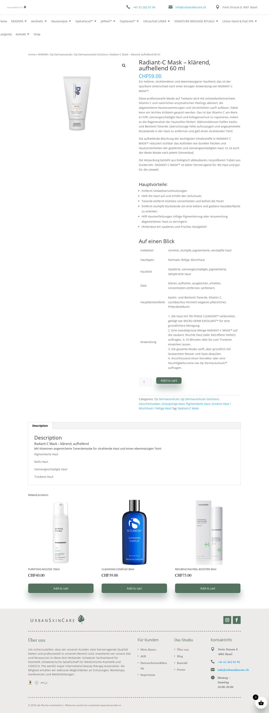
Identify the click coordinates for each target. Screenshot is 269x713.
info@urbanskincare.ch (190, 7)
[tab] (40, 425)
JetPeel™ (106, 21)
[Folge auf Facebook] (237, 620)
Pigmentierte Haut (198, 404)
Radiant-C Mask (188, 408)
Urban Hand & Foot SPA (238, 21)
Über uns (183, 649)
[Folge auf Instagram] (227, 620)
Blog (180, 656)
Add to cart (169, 380)
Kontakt (21, 34)
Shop (37, 34)
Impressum (147, 675)
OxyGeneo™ (127, 21)
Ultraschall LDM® (154, 21)
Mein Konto (148, 649)
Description (40, 426)
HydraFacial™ (84, 21)
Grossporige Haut (173, 404)
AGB (143, 656)
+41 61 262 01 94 (144, 7)
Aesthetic (37, 21)
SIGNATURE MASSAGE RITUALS (194, 21)
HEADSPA (17, 21)
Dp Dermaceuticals (61, 54)
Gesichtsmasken (149, 404)
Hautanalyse (59, 21)
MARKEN (43, 54)
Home (31, 54)
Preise (181, 669)
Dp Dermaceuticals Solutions (91, 54)
